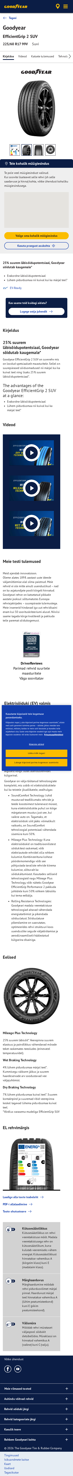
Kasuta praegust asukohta (33, 245)
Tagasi (13, 18)
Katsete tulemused (42, 56)
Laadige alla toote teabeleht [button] (20, 1197)
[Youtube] (18, 1368)
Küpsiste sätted (36, 744)
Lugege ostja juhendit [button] (33, 311)
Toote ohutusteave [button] (14, 1211)
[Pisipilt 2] (26, 150)
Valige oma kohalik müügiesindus (36, 235)
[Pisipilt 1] (15, 150)
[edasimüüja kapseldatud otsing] (58, 6)
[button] (65, 6)
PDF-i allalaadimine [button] (15, 1204)
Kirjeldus (8, 56)
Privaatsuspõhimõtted (53, 734)
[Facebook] (8, 1368)
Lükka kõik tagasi (36, 753)
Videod (22, 56)
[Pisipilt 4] (50, 150)
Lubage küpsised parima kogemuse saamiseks (36, 762)
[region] (36, 738)
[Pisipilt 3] (38, 150)
